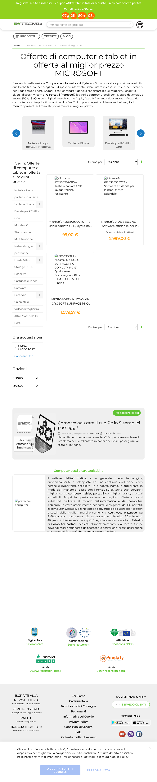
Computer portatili (64, 524)
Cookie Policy (119, 757)
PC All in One (31, 98)
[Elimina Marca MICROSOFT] (15, 347)
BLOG (67, 36)
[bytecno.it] (28, 24)
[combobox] (90, 25)
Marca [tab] (17, 386)
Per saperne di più (127, 412)
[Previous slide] (16, 133)
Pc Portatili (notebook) (60, 94)
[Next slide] (141, 133)
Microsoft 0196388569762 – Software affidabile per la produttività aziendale (120, 226)
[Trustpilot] (45, 658)
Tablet (136, 520)
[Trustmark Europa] (85, 633)
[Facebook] (139, 733)
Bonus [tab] (17, 378)
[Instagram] (131, 733)
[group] (38, 133)
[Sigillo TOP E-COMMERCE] (34, 632)
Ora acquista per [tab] (27, 337)
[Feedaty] (111, 658)
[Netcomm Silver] (71, 633)
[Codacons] (122, 632)
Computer (94, 433)
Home (17, 45)
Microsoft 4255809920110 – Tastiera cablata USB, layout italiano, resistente (70, 226)
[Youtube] (122, 733)
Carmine (107, 433)
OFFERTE (50, 36)
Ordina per (95, 162)
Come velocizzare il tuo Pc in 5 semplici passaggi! (99, 425)
